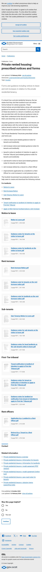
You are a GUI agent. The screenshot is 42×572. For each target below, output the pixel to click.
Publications (11, 56)
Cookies (28, 544)
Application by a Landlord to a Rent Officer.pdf (23, 419)
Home (3, 56)
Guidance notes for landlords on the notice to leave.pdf (23, 249)
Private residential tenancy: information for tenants (21, 460)
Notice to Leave (9, 187)
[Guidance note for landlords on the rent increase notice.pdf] (6, 299)
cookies (9, 3)
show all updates (27, 493)
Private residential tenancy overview (16, 457)
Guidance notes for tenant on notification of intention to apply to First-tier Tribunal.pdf (23, 382)
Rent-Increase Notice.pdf (20, 268)
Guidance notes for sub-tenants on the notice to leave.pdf (24, 331)
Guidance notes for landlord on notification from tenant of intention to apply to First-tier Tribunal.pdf (24, 399)
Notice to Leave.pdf (18, 220)
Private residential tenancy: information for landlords (22, 463)
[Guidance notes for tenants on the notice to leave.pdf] (6, 237)
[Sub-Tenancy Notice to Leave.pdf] (6, 319)
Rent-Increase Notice (11, 191)
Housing (7, 80)
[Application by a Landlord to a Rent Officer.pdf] (6, 421)
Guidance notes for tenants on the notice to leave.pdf (23, 235)
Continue (6, 521)
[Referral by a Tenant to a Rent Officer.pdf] (6, 435)
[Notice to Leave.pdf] (6, 223)
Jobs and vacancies (20, 548)
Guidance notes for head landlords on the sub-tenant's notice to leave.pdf (24, 345)
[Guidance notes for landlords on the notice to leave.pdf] (6, 251)
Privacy (31, 548)
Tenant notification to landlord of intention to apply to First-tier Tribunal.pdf (22, 366)
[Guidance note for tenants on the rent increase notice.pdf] (6, 285)
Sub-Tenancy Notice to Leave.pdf (22, 316)
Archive (14, 544)
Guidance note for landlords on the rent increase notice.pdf (24, 297)
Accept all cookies (21, 25)
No (6, 510)
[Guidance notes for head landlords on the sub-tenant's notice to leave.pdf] (6, 347)
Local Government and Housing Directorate (22, 78)
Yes (6, 505)
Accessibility (5, 544)
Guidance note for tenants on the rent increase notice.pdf (24, 283)
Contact (21, 544)
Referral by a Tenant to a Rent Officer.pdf (21, 434)
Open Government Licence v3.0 (30, 557)
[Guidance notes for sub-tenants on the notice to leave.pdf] (6, 333)
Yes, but (8, 515)
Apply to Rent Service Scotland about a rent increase (21, 209)
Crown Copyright (7, 548)
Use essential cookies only (21, 31)
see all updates (26, 75)
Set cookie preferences (21, 36)
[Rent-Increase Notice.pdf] (6, 271)
